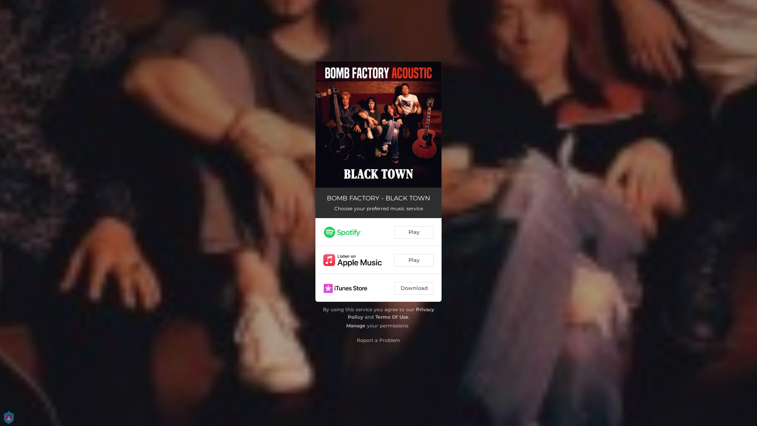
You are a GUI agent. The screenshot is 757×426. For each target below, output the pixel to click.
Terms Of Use (391, 317)
